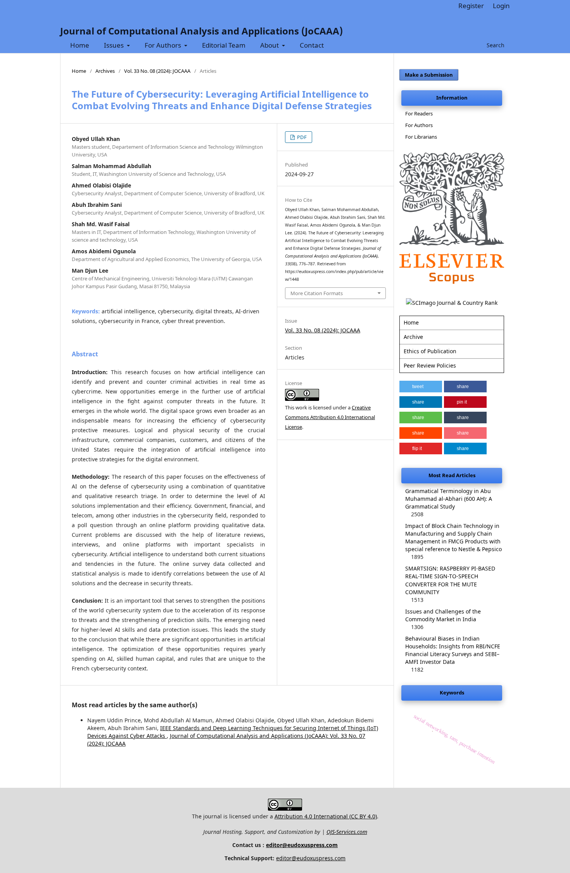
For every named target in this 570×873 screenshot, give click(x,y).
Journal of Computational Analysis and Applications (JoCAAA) (201, 30)
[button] (420, 386)
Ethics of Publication (430, 351)
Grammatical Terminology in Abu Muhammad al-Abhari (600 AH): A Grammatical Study (448, 498)
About (270, 45)
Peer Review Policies (430, 365)
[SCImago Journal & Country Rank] (451, 302)
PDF (301, 137)
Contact (312, 45)
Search (494, 45)
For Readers (419, 113)
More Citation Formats (316, 293)
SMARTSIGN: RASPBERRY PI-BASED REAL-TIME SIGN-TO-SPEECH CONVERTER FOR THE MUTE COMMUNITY (450, 580)
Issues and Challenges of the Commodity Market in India (443, 615)
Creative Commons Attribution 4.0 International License (330, 417)
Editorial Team (223, 45)
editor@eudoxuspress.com (302, 845)
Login (501, 5)
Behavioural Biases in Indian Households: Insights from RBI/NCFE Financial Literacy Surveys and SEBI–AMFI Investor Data (452, 650)
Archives (105, 70)
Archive (413, 336)
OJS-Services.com (346, 831)
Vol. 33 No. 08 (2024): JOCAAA (157, 70)
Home (79, 45)
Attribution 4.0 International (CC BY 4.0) (326, 816)
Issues (114, 45)
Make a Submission (429, 74)
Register (471, 5)
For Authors (164, 45)
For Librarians (421, 136)
